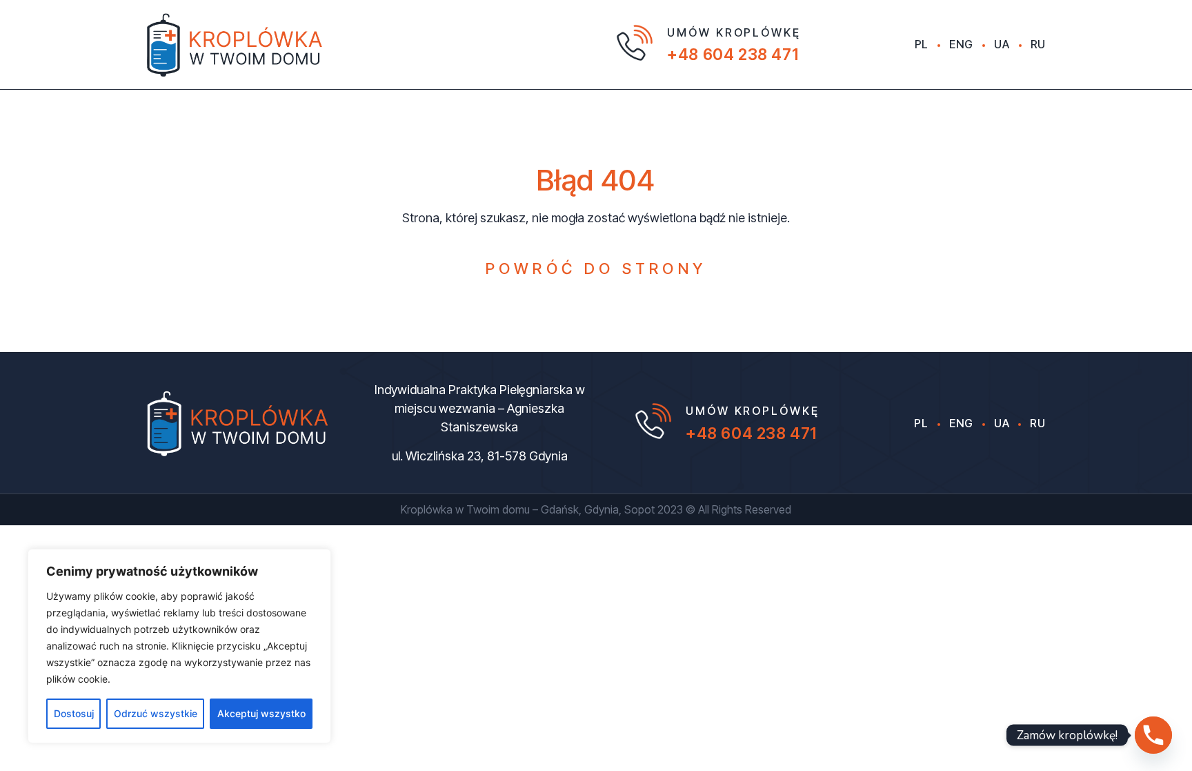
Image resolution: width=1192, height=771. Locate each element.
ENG (961, 44)
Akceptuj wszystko (261, 713)
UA (1001, 44)
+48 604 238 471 (732, 54)
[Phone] (1153, 735)
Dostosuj (74, 713)
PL (921, 44)
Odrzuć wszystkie (155, 713)
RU (1038, 44)
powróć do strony (596, 268)
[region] (179, 646)
